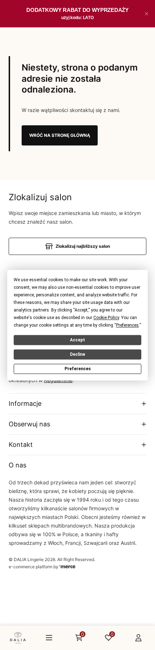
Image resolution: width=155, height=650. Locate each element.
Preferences (78, 368)
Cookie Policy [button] (106, 317)
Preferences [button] (127, 325)
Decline (77, 354)
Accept (77, 339)
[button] (146, 14)
